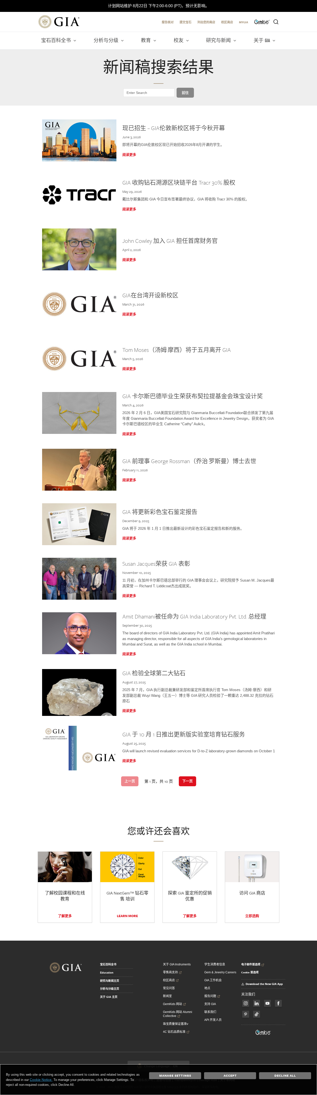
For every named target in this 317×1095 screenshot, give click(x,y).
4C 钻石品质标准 (174, 1032)
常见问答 (169, 988)
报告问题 (210, 996)
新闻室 (167, 996)
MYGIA (243, 22)
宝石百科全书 (108, 964)
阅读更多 (129, 154)
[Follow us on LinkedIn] (256, 1003)
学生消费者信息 (214, 964)
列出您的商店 (206, 22)
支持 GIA (210, 1004)
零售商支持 (170, 972)
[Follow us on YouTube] (267, 1003)
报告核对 (168, 22)
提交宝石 (185, 22)
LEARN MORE (127, 915)
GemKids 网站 (172, 1004)
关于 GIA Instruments (177, 964)
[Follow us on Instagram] (278, 1003)
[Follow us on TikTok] (256, 1014)
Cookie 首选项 (250, 972)
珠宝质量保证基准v (175, 1024)
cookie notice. (41, 1080)
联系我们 (210, 1012)
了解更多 (65, 915)
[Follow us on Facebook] (245, 1003)
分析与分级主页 (109, 988)
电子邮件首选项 (250, 964)
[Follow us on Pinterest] (245, 1014)
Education (106, 972)
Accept (230, 1075)
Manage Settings (175, 1075)
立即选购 (252, 915)
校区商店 (227, 22)
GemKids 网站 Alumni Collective (177, 1014)
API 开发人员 (213, 1020)
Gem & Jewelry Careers (220, 972)
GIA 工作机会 (213, 980)
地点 (207, 988)
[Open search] (276, 22)
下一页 (187, 781)
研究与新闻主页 (109, 980)
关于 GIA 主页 (108, 996)
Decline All (285, 1075)
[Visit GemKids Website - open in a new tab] (263, 1032)
